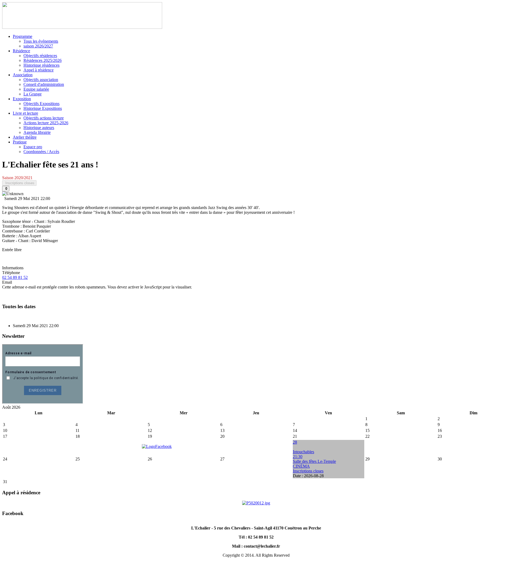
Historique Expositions (42, 108)
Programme (22, 36)
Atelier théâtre (25, 137)
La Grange (32, 94)
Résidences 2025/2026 (42, 60)
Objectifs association (40, 79)
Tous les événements (40, 41)
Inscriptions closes (19, 183)
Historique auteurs (38, 127)
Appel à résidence (38, 70)
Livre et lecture (25, 113)
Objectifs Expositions (41, 103)
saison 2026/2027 (38, 46)
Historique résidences (41, 65)
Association (23, 75)
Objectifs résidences (40, 55)
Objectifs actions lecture (43, 118)
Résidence (21, 51)
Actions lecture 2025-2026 (45, 123)
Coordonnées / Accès (41, 151)
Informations (12, 268)
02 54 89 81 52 (15, 277)
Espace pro (32, 146)
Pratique (20, 142)
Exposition (22, 99)
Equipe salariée (36, 89)
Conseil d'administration (43, 84)
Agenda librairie (37, 132)
